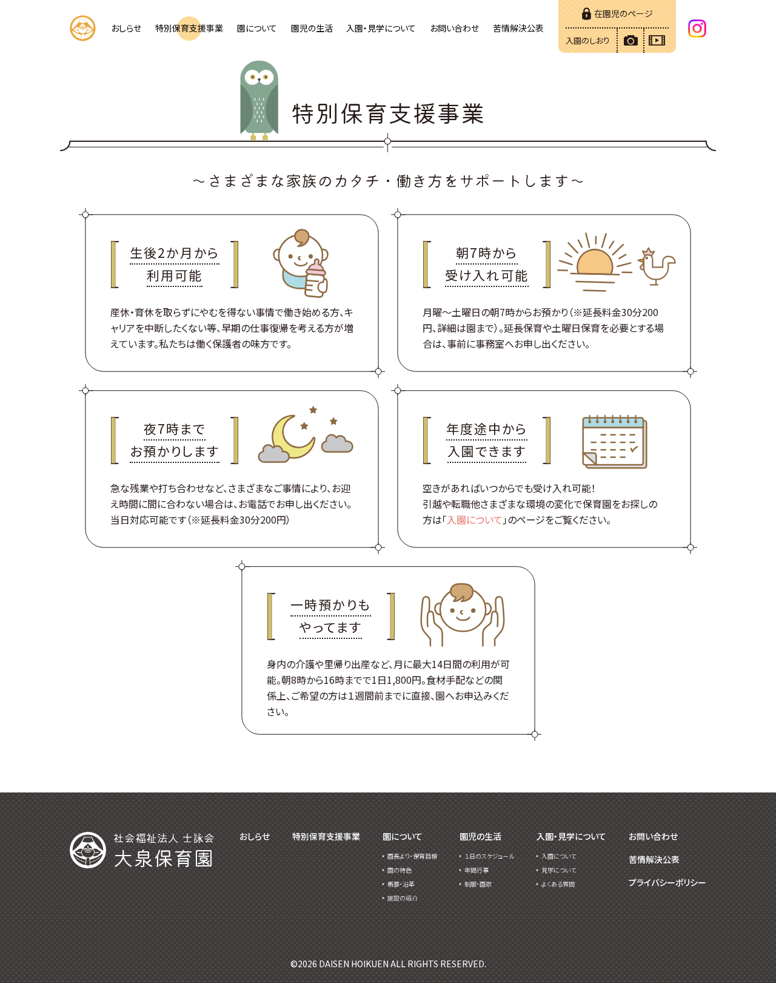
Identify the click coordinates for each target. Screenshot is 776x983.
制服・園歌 (478, 883)
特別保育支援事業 (189, 28)
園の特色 (399, 869)
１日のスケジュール (489, 855)
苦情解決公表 (518, 28)
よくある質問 (558, 883)
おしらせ (126, 28)
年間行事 (476, 869)
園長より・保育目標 (412, 855)
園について (257, 28)
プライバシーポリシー (667, 882)
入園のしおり (588, 40)
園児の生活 (312, 28)
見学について (558, 869)
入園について (475, 519)
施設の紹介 (402, 897)
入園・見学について (381, 28)
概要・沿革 (401, 883)
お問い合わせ (454, 28)
